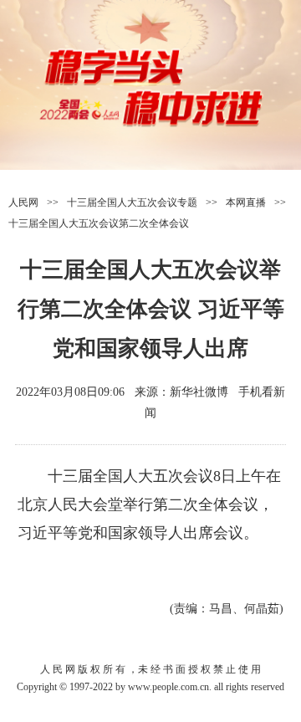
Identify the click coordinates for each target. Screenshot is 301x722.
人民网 (23, 202)
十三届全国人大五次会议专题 (132, 202)
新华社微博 (199, 392)
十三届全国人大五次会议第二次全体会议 (98, 223)
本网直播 (246, 202)
